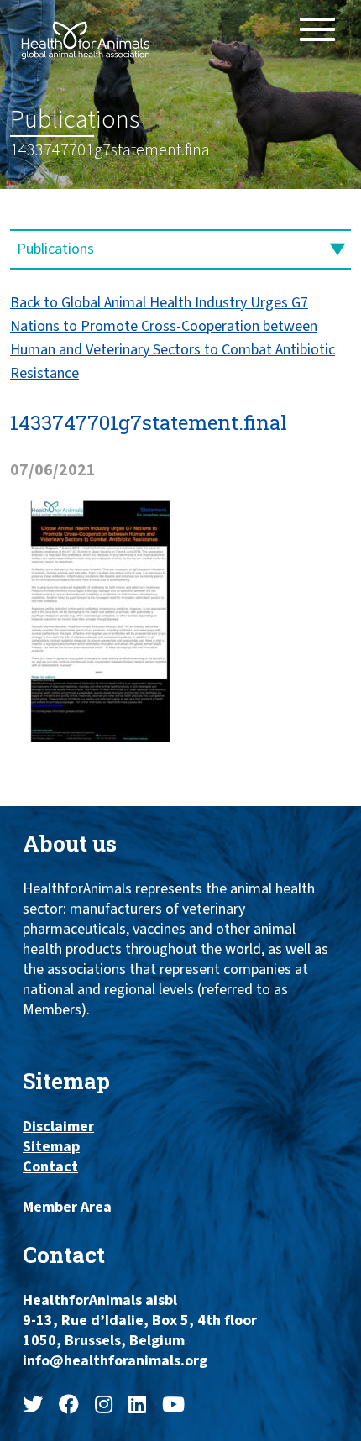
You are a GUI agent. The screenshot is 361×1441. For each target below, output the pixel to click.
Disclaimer (58, 1127)
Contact (50, 1167)
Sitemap (51, 1147)
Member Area (67, 1207)
